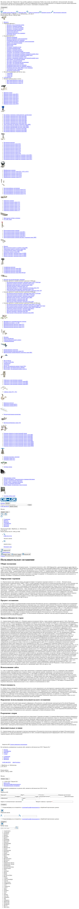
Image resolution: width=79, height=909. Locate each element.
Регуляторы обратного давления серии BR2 (15, 130)
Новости (6, 752)
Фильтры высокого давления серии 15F (17, 286)
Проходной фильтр (9, 338)
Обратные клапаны (9, 200)
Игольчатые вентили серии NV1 (12, 144)
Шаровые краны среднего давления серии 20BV (19, 297)
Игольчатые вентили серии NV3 (12, 146)
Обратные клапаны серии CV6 (12, 209)
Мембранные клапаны (10, 170)
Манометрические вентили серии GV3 (14, 327)
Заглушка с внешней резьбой (14, 60)
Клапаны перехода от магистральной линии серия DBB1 (19, 441)
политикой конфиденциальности (31, 807)
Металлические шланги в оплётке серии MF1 (16, 247)
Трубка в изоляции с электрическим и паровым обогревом (19, 479)
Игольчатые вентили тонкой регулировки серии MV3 (18, 157)
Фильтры (6, 337)
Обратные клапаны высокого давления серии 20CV (20, 296)
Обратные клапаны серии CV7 (12, 210)
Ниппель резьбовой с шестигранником (17, 38)
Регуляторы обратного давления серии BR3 (15, 131)
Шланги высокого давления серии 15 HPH (15, 254)
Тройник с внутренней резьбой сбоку (17, 56)
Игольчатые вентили (9, 142)
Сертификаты (7, 751)
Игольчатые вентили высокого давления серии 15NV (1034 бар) (24, 282)
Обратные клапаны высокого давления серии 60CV (20, 308)
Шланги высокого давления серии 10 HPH (15, 253)
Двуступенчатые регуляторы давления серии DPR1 (17, 124)
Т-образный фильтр (9, 341)
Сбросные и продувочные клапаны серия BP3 (16, 384)
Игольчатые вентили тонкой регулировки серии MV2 (18, 156)
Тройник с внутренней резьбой (15, 51)
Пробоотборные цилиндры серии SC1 (14, 351)
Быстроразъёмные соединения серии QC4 (15, 193)
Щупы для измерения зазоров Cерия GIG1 (15, 366)
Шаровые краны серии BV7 (11, 102)
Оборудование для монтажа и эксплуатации (15, 484)
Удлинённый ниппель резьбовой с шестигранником (20, 41)
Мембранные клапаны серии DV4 (13, 173)
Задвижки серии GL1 (9, 458)
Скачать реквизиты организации (18, 744)
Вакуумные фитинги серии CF (15, 83)
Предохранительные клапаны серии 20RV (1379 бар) (21, 294)
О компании (7, 756)
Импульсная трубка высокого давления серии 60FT (20, 312)
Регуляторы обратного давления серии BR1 (15, 128)
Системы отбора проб (9, 496)
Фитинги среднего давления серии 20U (17, 300)
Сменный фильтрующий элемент (12, 340)
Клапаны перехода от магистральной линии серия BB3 (18, 439)
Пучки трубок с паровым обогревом (13, 482)
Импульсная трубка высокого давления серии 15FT (20, 289)
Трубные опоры (8, 466)
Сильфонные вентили (9, 267)
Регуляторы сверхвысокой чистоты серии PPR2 (16, 127)
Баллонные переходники (13, 70)
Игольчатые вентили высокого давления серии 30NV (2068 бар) (24, 307)
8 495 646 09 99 (5, 506)
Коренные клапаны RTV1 (10, 404)
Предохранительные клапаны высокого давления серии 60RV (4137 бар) (26, 305)
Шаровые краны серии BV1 (11, 94)
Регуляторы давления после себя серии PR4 (15, 120)
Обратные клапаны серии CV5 (12, 207)
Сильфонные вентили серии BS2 (12, 269)
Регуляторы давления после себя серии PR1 (15, 116)
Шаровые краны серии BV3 (11, 96)
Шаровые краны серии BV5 (11, 99)
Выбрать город (4, 778)
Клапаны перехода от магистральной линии (15, 433)
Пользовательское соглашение (12, 785)
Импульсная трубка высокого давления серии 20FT (20, 301)
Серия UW (9, 74)
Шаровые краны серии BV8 (11, 103)
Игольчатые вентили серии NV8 (12, 153)
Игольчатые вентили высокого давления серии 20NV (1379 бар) (24, 293)
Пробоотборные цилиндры (11, 349)
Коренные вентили (9, 403)
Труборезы (6, 364)
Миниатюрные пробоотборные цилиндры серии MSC (18, 352)
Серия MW (10, 73)
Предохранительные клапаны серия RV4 (14, 236)
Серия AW (9, 76)
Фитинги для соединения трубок (15, 25)
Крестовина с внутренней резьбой (16, 59)
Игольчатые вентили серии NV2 (12, 145)
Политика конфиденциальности (12, 784)
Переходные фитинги (12, 31)
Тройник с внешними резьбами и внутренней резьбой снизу (23, 58)
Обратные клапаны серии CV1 (12, 202)
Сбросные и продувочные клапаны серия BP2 (16, 382)
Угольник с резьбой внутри (14, 47)
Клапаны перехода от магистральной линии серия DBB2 (19, 443)
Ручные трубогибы (9, 362)
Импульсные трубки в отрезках (12, 218)
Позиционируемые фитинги (14, 30)
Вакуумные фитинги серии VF (15, 80)
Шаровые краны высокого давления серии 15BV (20, 285)
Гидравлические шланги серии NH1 (13, 250)
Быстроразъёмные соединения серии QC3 (15, 192)
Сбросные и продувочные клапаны (13, 380)
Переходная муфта (12, 44)
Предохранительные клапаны (11, 230)
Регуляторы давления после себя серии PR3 (15, 119)
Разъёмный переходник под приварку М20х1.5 (19, 66)
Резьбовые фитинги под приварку (16, 40)
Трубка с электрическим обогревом (13, 480)
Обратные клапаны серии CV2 (12, 203)
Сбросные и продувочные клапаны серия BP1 (16, 381)
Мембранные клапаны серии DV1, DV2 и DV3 (16, 171)
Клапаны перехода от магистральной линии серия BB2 (18, 437)
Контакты (6, 759)
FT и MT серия (8, 219)
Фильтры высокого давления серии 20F (17, 299)
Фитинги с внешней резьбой (14, 26)
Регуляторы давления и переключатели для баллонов (18, 114)
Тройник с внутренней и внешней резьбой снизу (20, 55)
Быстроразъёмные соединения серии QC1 (15, 189)
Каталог (6, 749)
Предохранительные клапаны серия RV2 (14, 233)
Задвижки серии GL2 (9, 459)
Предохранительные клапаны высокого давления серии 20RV (20, 237)
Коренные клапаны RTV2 (10, 405)
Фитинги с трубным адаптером (15, 29)
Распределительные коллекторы (12, 414)
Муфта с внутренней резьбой (14, 43)
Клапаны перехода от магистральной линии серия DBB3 (19, 444)
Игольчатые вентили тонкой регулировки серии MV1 (18, 155)
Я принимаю (4, 7)
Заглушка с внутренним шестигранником (18, 62)
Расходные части (11, 34)
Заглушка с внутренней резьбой (15, 63)
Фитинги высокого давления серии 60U (17, 311)
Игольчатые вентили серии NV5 (12, 149)
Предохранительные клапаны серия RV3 (14, 234)
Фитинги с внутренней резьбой (15, 27)
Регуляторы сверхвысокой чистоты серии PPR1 (16, 126)
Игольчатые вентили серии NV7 (12, 152)
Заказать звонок (13, 506)
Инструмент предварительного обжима (14, 367)
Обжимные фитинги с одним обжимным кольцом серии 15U (23, 287)
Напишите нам (8, 546)
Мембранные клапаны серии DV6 (13, 175)
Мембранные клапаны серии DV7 (13, 177)
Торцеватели (7, 363)
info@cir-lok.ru (6, 552)
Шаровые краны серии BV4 (11, 98)
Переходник (10, 45)
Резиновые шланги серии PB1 (12, 251)
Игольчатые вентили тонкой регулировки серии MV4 (18, 159)
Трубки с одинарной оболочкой (12, 483)
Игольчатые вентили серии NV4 (12, 148)
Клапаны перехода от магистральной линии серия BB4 (18, 440)
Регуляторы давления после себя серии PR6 (15, 123)
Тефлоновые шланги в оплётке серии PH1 (15, 249)
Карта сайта (7, 783)
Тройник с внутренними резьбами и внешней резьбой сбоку (23, 54)
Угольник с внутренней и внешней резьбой (18, 52)
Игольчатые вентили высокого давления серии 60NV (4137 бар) (24, 304)
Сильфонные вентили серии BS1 (12, 268)
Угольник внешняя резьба (13, 48)
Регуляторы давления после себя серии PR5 (15, 121)
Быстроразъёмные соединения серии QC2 (15, 191)
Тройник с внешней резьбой (14, 49)
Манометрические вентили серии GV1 (14, 324)
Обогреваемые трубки (9, 478)
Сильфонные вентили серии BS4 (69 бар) (15, 272)
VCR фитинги (7, 77)
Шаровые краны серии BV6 (11, 101)
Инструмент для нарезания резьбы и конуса (15, 369)
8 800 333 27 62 (8, 536)
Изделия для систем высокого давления (14, 279)
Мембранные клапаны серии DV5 (13, 174)
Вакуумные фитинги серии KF (15, 81)
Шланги (6, 246)
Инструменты (7, 360)
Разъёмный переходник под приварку (17, 65)
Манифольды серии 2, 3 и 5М (11, 323)
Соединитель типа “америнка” (15, 69)
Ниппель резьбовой (12, 37)
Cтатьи (5, 754)
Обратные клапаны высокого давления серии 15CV (20, 283)
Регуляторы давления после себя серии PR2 (15, 117)
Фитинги (6, 22)
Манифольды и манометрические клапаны (15, 321)
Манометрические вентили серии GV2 (14, 325)
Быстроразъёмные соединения (12, 188)
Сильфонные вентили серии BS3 (12, 271)
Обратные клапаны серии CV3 (12, 204)
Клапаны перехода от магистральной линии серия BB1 (18, 436)
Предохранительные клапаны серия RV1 (14, 232)
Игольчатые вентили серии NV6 (12, 150)
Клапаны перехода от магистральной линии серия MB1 (18, 434)
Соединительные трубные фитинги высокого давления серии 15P (24, 290)
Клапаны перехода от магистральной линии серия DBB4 (19, 445)
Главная (3, 556)
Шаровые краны (8, 92)
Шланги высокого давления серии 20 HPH (15, 256)
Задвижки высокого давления (11, 456)
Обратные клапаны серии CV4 (12, 206)
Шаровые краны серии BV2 (11, 95)
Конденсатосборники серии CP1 (12, 422)
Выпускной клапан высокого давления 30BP (18, 310)
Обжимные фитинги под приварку (16, 33)
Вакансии (6, 757)
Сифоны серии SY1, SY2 (10, 391)
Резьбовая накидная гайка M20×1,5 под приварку (20, 67)
